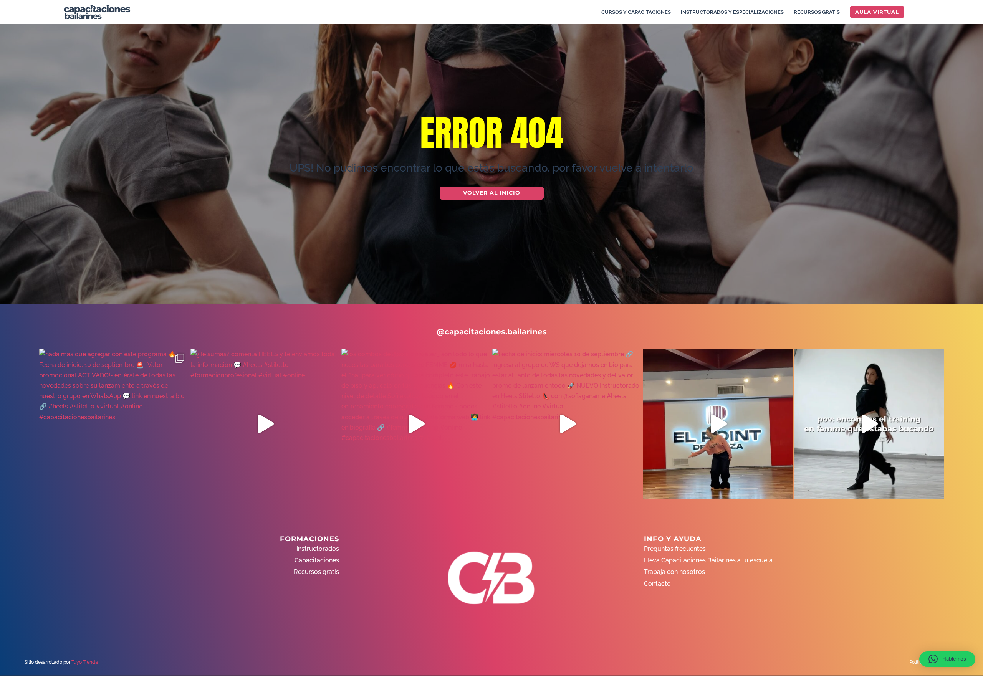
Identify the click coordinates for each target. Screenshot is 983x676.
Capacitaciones (317, 560)
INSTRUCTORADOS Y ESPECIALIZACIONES (732, 12)
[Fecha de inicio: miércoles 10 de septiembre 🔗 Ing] (567, 423)
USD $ (965, 123)
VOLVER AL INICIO (491, 192)
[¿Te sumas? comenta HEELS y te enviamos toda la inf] (265, 423)
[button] (947, 659)
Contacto (657, 583)
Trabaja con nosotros (674, 571)
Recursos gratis (316, 571)
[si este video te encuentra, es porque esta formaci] (718, 423)
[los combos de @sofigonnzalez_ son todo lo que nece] (416, 423)
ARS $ (965, 139)
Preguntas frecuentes (675, 548)
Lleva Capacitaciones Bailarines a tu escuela (708, 560)
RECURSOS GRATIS (817, 12)
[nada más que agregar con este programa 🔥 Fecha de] (114, 423)
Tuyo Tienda (84, 662)
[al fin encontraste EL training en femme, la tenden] (868, 423)
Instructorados (317, 548)
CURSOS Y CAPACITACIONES (636, 12)
